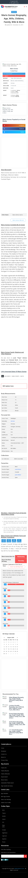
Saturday (5, 623)
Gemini (4, 816)
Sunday (5, 588)
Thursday (5, 612)
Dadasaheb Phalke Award (7, 783)
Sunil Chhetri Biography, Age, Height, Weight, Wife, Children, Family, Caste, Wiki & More (17, 724)
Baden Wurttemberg (19, 80)
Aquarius (4, 839)
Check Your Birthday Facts (16, 566)
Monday (5, 594)
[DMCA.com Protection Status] (4, 859)
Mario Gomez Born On (8, 556)
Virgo (3, 825)
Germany (12, 83)
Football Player (14, 71)
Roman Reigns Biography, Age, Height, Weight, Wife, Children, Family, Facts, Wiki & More (17, 716)
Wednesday (18, 78)
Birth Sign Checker (5, 796)
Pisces (3, 842)
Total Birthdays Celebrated (11, 582)
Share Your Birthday (6, 799)
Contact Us (4, 754)
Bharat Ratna (4, 780)
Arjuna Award (4, 776)
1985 (15, 78)
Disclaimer (3, 751)
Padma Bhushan (5, 770)
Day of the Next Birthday (6, 560)
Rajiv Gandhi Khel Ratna (7, 786)
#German (14, 12)
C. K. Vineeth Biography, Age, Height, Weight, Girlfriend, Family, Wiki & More (16, 732)
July (12, 78)
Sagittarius (4, 832)
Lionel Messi (18, 469)
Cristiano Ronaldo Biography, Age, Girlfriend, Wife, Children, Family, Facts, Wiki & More (16, 707)
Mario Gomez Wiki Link (18, 220)
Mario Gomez (14, 68)
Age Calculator (4, 793)
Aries (3, 810)
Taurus (4, 813)
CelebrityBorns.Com (19, 868)
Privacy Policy (4, 760)
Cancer (12, 88)
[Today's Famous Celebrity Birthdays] (9, 6)
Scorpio (4, 830)
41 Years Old (13, 85)
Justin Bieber (18, 474)
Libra (3, 826)
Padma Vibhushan (5, 773)
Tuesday (5, 600)
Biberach (13, 80)
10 (11, 78)
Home (2, 748)
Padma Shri (4, 767)
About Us (3, 757)
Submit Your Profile (6, 802)
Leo (3, 822)
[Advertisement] (14, 44)
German (13, 421)
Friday (4, 618)
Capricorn (4, 836)
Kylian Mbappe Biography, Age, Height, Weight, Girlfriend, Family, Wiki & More (16, 699)
